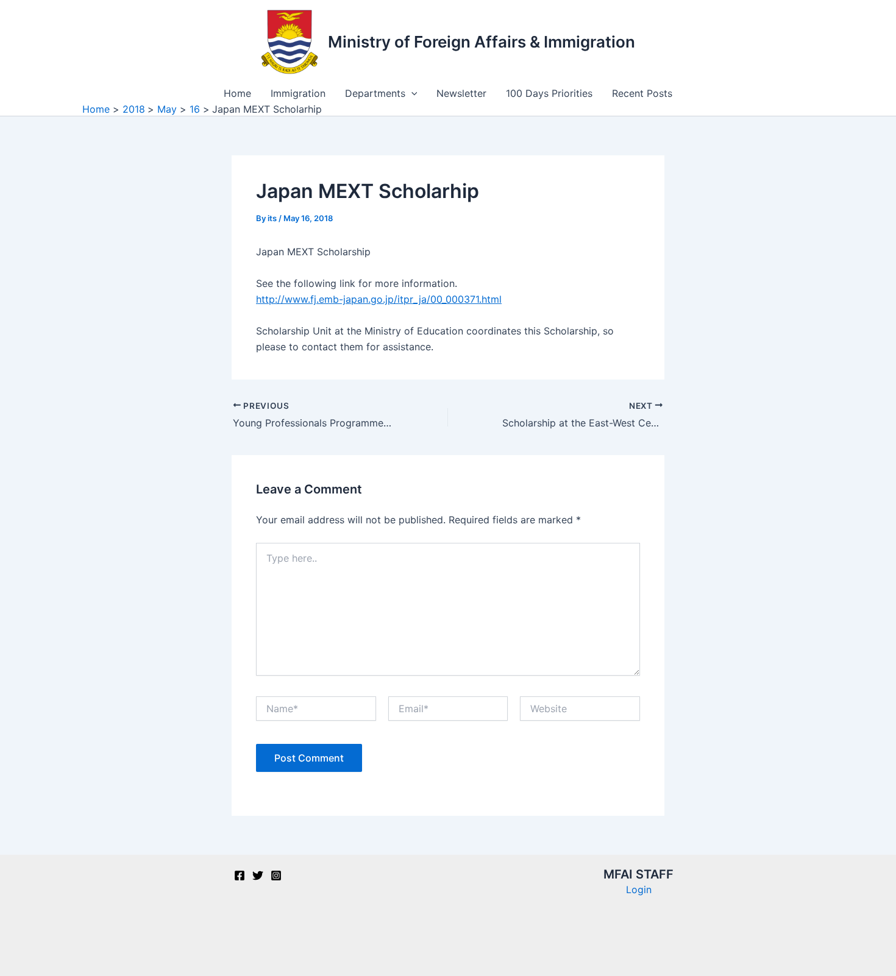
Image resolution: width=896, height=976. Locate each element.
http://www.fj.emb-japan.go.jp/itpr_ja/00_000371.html (379, 299)
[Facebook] (239, 875)
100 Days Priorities (549, 93)
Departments (375, 93)
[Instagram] (276, 875)
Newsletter (461, 93)
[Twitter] (257, 875)
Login (639, 889)
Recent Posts (642, 93)
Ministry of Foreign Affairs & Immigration (481, 41)
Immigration (298, 93)
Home (237, 93)
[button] (411, 93)
